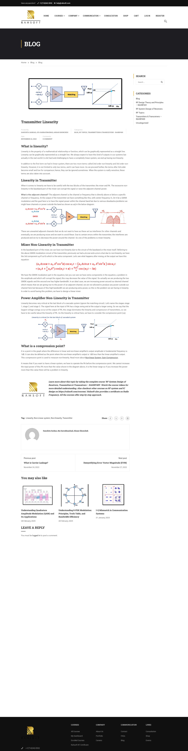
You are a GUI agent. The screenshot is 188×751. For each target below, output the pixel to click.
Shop (125, 16)
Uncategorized (142, 123)
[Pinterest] (122, 418)
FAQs (123, 736)
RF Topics (83, 132)
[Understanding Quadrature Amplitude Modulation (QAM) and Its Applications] (38, 495)
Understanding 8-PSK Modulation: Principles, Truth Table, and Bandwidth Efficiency (75, 513)
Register (160, 16)
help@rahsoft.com (63, 3)
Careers (99, 740)
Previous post (30, 458)
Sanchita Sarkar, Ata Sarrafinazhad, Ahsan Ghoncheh (44, 132)
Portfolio (99, 736)
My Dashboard (77, 736)
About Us (99, 731)
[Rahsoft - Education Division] (31, 17)
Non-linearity (56, 418)
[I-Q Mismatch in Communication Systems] (113, 495)
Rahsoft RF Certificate (80, 745)
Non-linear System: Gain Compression (101, 358)
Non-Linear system (42, 418)
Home (46, 16)
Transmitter (67, 418)
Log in (147, 16)
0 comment (47, 139)
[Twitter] (116, 418)
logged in (36, 535)
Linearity (29, 418)
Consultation (111, 16)
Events (148, 740)
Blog (32, 62)
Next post (123, 458)
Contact (124, 731)
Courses (58, 16)
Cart (136, 16)
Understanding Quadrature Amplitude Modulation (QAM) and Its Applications (37, 513)
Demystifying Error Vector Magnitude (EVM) (105, 462)
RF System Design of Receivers (149, 109)
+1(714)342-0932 (46, 3)
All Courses (75, 731)
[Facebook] (110, 418)
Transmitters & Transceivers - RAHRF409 (105, 132)
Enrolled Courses (77, 740)
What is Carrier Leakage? (36, 462)
